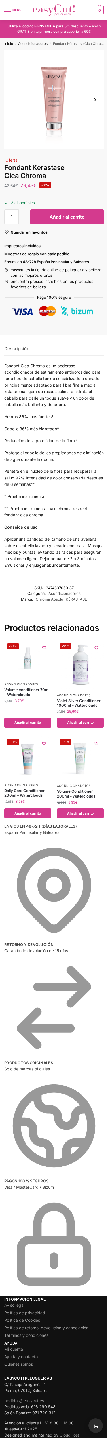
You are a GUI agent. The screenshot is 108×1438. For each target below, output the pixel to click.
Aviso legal (14, 1305)
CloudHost (69, 1435)
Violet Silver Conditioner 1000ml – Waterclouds (79, 703)
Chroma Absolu (49, 599)
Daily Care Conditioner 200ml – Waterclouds (24, 793)
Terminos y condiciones (26, 1335)
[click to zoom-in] (54, 99)
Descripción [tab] (16, 348)
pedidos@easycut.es (24, 1400)
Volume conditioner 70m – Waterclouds (26, 692)
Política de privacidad (24, 1312)
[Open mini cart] (95, 1425)
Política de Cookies (22, 1320)
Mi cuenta (13, 1349)
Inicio (8, 43)
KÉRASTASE (76, 599)
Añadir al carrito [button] (27, 722)
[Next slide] (95, 100)
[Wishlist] (44, 647)
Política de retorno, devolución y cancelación (46, 1327)
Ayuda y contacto (21, 1356)
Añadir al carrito (67, 217)
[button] (99, 10)
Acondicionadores (33, 43)
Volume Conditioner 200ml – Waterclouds (76, 793)
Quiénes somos (18, 1364)
